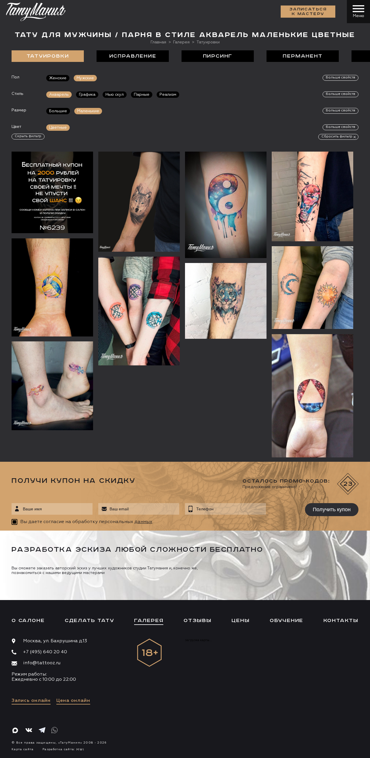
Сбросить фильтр (336, 136)
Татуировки (48, 56)
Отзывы (198, 620)
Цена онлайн (73, 700)
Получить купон (332, 509)
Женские (57, 78)
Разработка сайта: (63, 749)
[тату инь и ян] (226, 205)
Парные (141, 95)
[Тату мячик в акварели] (52, 287)
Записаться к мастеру (308, 11)
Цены (240, 620)
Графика (87, 95)
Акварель (59, 95)
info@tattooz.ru (41, 663)
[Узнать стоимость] (77, 165)
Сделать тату (89, 620)
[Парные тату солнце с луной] (312, 287)
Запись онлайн (31, 700)
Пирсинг (218, 56)
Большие (58, 111)
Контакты (340, 620)
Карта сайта (23, 749)
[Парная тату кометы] (52, 385)
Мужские (85, 78)
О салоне (28, 620)
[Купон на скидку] (52, 192)
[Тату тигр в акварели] (226, 301)
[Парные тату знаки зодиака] (139, 311)
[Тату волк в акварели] (139, 202)
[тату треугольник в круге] (312, 395)
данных (143, 522)
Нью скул (115, 95)
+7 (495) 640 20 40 (45, 652)
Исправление (132, 56)
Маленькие (88, 111)
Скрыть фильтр (28, 136)
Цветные (58, 128)
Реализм (168, 95)
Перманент (302, 56)
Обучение (286, 620)
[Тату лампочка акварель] (312, 196)
